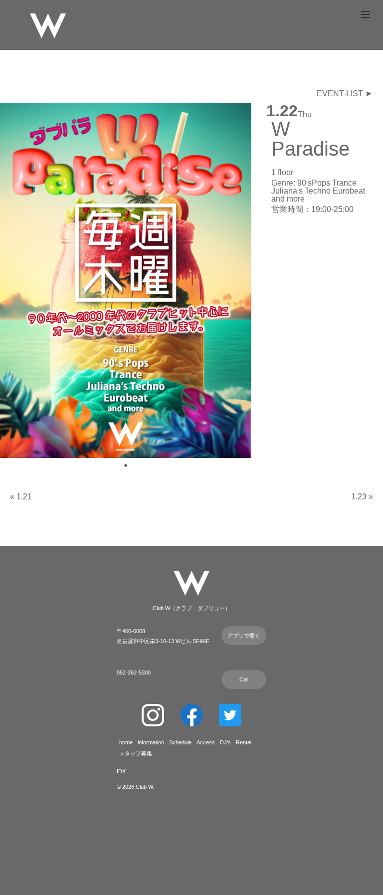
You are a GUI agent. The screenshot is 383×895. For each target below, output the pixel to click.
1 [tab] (126, 465)
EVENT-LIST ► (345, 93)
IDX (121, 771)
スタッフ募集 (135, 753)
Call (243, 679)
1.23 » (362, 496)
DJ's (225, 742)
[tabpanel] (125, 280)
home (126, 742)
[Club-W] (48, 27)
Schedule (180, 742)
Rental (243, 742)
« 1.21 (21, 496)
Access (205, 742)
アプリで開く (243, 636)
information (151, 742)
